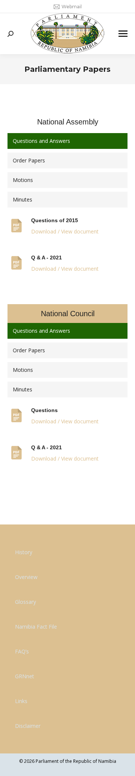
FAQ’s (22, 651)
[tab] (68, 141)
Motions (23, 179)
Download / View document (65, 231)
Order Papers (29, 160)
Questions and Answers (41, 140)
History (23, 552)
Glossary (25, 601)
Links (21, 701)
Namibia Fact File (36, 626)
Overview (26, 576)
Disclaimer (27, 725)
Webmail (72, 6)
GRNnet (24, 676)
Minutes (22, 199)
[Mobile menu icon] (123, 33)
